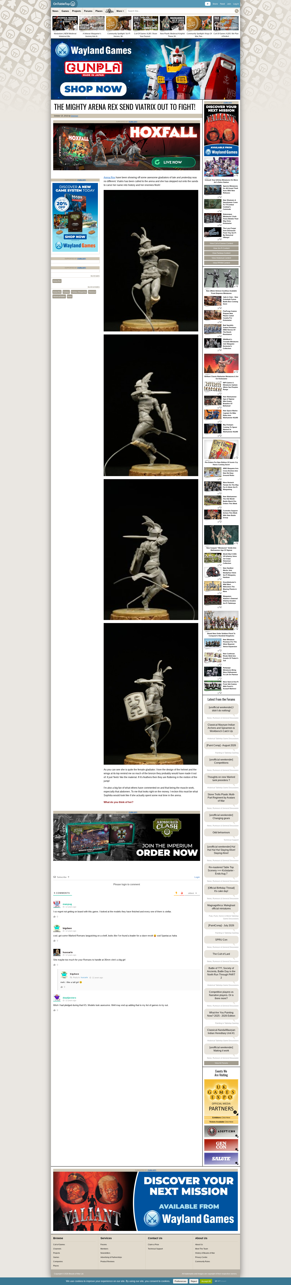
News (55, 11)
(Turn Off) (133, 122)
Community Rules (202, 1261)
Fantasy (66, 292)
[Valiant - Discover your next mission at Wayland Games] (221, 156)
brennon (74, 116)
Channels (57, 1249)
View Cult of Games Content (221, 243)
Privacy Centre (201, 1257)
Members (104, 1249)
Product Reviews (107, 1261)
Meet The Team (201, 1249)
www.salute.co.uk (221, 1159)
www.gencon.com (221, 1145)
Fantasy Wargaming (79, 292)
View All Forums (221, 1063)
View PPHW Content (221, 263)
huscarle (68, 952)
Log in (236, 4)
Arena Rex (109, 177)
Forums (88, 11)
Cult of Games (59, 1244)
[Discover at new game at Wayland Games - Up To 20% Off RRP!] (75, 251)
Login (197, 877)
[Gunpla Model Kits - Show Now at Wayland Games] (145, 69)
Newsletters (105, 1253)
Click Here (221, 1118)
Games (65, 11)
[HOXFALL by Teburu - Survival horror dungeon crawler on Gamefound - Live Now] (126, 170)
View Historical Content (221, 258)
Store (215, 4)
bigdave (67, 928)
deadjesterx (69, 997)
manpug (67, 904)
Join (229, 4)
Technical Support (155, 1249)
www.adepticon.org (221, 1131)
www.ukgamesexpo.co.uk (221, 1097)
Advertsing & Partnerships (111, 1257)
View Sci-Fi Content (221, 248)
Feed (222, 4)
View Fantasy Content (221, 253)
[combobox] (182, 10)
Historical (92, 292)
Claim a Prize (153, 1244)
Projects (76, 11)
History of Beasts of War (205, 1253)
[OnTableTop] (64, 4)
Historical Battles (59, 296)
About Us (199, 1244)
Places (98, 11)
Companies (58, 1261)
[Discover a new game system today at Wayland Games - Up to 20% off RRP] (126, 860)
